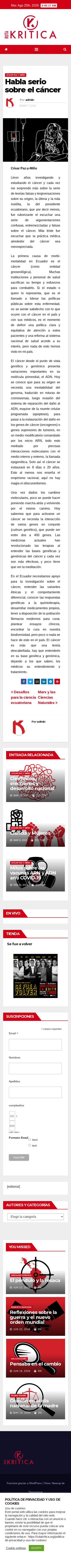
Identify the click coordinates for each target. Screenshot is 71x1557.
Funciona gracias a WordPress (25, 1483)
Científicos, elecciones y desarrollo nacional (32, 783)
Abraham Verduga (21, 1275)
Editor (41, 795)
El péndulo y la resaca (35, 1280)
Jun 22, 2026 (21, 1287)
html (35, 1139)
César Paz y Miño (15, 75)
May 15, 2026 (22, 1412)
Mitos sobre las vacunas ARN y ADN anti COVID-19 (33, 873)
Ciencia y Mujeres (30, 833)
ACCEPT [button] (36, 1548)
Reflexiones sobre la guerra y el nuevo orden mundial (33, 1317)
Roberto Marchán (21, 1307)
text (34, 1145)
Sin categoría (19, 1359)
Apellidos (14, 1081)
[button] (65, 49)
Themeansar (35, 1492)
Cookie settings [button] (16, 1548)
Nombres (14, 1057)
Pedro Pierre (18, 1396)
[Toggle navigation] (36, 49)
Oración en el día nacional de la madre (34, 1403)
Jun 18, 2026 (21, 1371)
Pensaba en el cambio (35, 1364)
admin (29, 100)
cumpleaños (16, 1105)
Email (13, 1033)
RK (39, 1287)
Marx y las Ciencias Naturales (46, 697)
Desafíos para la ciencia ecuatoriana (23, 697)
